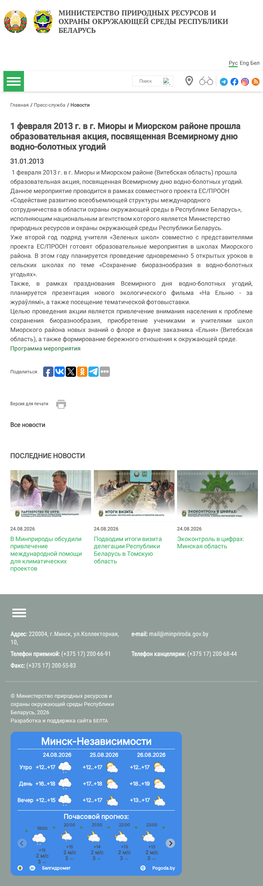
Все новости (27, 424)
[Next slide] (170, 843)
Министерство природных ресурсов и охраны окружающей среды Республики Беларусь (143, 22)
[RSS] (255, 82)
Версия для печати (29, 403)
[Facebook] (233, 82)
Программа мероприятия (45, 348)
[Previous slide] (22, 843)
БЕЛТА (100, 720)
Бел (255, 63)
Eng (244, 63)
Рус (233, 63)
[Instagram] (244, 82)
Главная (19, 105)
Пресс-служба (49, 105)
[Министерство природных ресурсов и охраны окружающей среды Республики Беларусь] (17, 21)
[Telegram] (223, 82)
